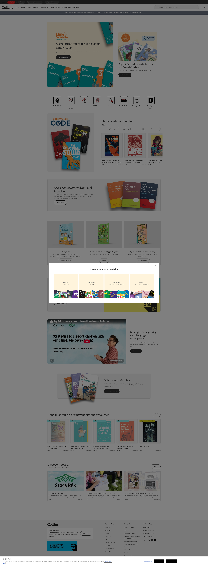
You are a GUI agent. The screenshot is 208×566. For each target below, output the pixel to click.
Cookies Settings (148, 561)
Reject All (159, 561)
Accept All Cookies (171, 561)
